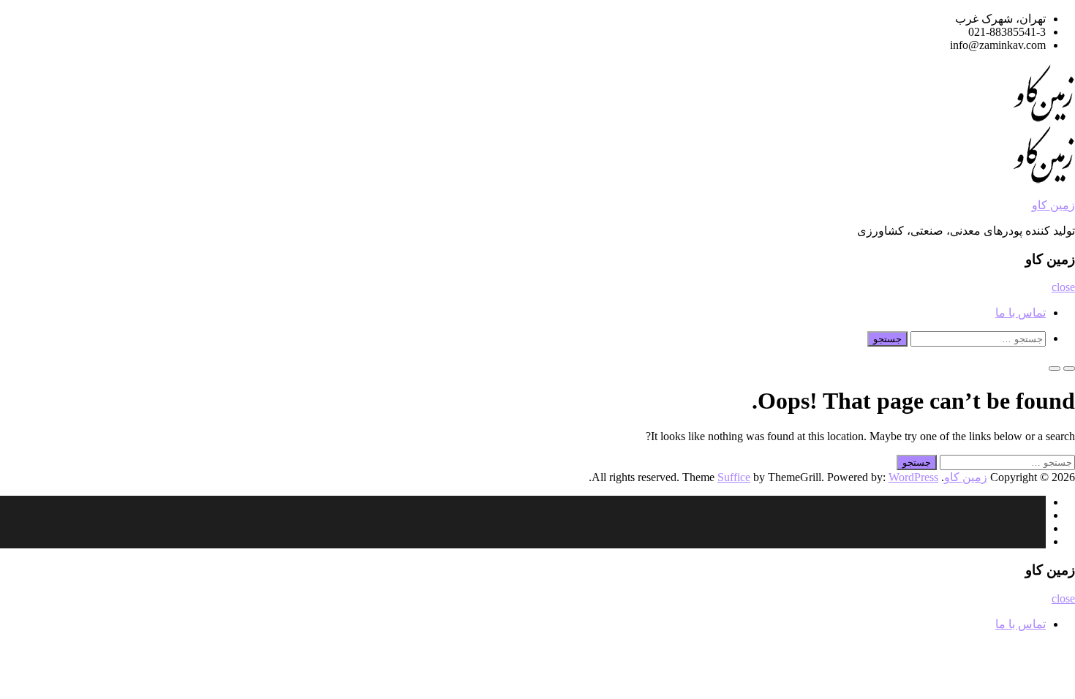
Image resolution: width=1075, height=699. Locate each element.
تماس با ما (1020, 312)
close (1063, 287)
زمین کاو (1053, 205)
